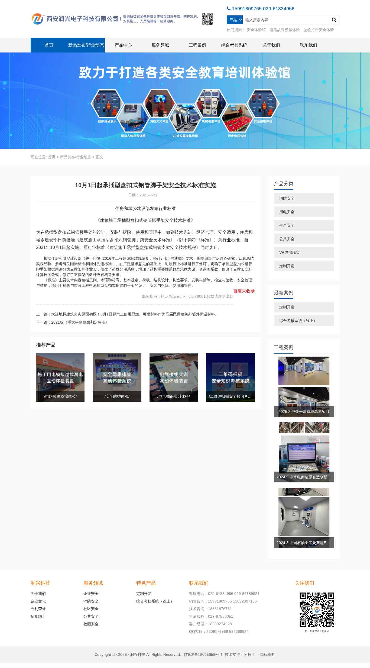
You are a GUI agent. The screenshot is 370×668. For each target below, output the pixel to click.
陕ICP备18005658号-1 (203, 654)
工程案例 (197, 45)
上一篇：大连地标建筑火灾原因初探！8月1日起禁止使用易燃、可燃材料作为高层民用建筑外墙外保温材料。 (127, 314)
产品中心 (123, 45)
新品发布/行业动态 (86, 45)
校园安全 (91, 624)
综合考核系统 (234, 45)
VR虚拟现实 (289, 252)
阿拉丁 (249, 654)
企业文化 (38, 601)
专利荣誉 (38, 609)
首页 (49, 45)
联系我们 (308, 45)
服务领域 (160, 45)
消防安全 (286, 198)
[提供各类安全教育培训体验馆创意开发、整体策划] (123, 18)
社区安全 (91, 609)
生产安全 (286, 225)
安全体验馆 (256, 30)
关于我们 (271, 45)
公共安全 (286, 239)
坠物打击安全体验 (319, 30)
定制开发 (286, 266)
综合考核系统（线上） (298, 320)
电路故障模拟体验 (285, 30)
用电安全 (286, 212)
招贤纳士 (38, 616)
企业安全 (91, 593)
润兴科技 (137, 654)
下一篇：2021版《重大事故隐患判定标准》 (72, 322)
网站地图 (267, 654)
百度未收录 (244, 291)
